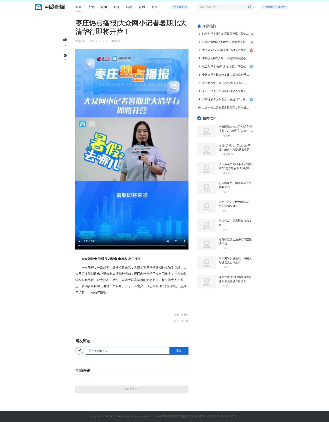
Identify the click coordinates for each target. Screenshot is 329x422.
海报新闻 (80, 41)
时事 (154, 7)
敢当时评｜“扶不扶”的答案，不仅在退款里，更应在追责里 (225, 66)
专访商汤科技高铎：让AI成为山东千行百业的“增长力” (225, 74)
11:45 (225, 286)
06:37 (226, 192)
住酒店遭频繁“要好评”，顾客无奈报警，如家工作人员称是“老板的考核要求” (225, 41)
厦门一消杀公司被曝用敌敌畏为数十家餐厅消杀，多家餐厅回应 (225, 91)
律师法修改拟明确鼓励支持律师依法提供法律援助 (235, 279)
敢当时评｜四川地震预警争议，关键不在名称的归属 (225, 33)
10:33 (226, 267)
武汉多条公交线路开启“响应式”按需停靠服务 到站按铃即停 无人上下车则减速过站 (236, 166)
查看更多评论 (132, 389)
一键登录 (268, 7)
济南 (129, 7)
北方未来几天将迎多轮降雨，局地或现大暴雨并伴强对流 (225, 107)
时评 (116, 7)
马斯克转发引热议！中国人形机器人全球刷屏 (235, 260)
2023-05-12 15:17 (98, 41)
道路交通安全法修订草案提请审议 (235, 241)
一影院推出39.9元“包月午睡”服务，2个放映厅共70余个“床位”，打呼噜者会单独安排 (236, 129)
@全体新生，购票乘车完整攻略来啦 (235, 185)
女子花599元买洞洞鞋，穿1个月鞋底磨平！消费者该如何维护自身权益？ (225, 50)
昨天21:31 (228, 173)
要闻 (78, 7)
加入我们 (211, 416)
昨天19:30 (228, 154)
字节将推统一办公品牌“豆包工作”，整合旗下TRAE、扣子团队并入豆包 (225, 82)
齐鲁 (91, 7)
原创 (142, 7)
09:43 (226, 248)
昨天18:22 (228, 135)
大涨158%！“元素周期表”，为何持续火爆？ (235, 203)
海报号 (281, 7)
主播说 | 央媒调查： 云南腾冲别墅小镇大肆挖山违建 (225, 58)
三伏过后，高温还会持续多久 (235, 222)
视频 (104, 7)
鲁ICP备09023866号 (227, 416)
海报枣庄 (116, 41)
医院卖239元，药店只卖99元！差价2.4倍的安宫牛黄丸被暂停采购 (235, 148)
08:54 (226, 229)
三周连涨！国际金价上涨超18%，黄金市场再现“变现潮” (225, 99)
